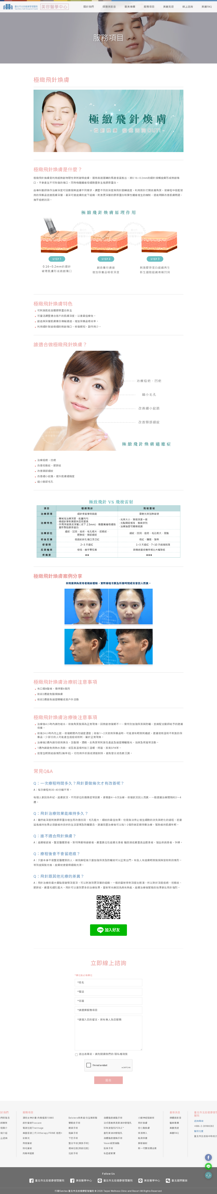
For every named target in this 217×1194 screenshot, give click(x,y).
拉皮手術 (73, 1153)
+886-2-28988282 (204, 1126)
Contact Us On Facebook (208, 1157)
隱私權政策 (121, 1054)
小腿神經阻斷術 (146, 1118)
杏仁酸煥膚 (144, 1128)
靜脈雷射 (142, 1143)
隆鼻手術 (73, 1133)
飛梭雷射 (27, 1143)
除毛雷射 (27, 1148)
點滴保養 (142, 1138)
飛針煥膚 (142, 1123)
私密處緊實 (109, 1153)
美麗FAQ (207, 6)
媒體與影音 (109, 6)
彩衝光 (26, 1138)
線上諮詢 (187, 6)
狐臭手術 (108, 1148)
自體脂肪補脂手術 (113, 1118)
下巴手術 (73, 1138)
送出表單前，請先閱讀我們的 (103, 1054)
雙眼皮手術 (74, 1123)
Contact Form (208, 1175)
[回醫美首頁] (54, 6)
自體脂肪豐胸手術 (113, 1138)
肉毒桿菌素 (28, 1153)
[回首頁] (20, 6)
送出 (108, 1080)
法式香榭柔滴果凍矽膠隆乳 (118, 1123)
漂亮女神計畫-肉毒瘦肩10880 (38, 1118)
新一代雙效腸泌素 (147, 1148)
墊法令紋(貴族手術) (79, 1143)
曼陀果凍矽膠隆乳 (113, 1133)
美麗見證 (168, 6)
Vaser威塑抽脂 (111, 1143)
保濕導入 (142, 1133)
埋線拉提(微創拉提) (79, 1148)
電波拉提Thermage (33, 1128)
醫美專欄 (130, 6)
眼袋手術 (73, 1128)
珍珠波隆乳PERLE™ (114, 1128)
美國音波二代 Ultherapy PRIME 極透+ (42, 1133)
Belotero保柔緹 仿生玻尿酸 (83, 1118)
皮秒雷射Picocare (32, 1123)
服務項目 (149, 6)
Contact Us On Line (208, 1166)
